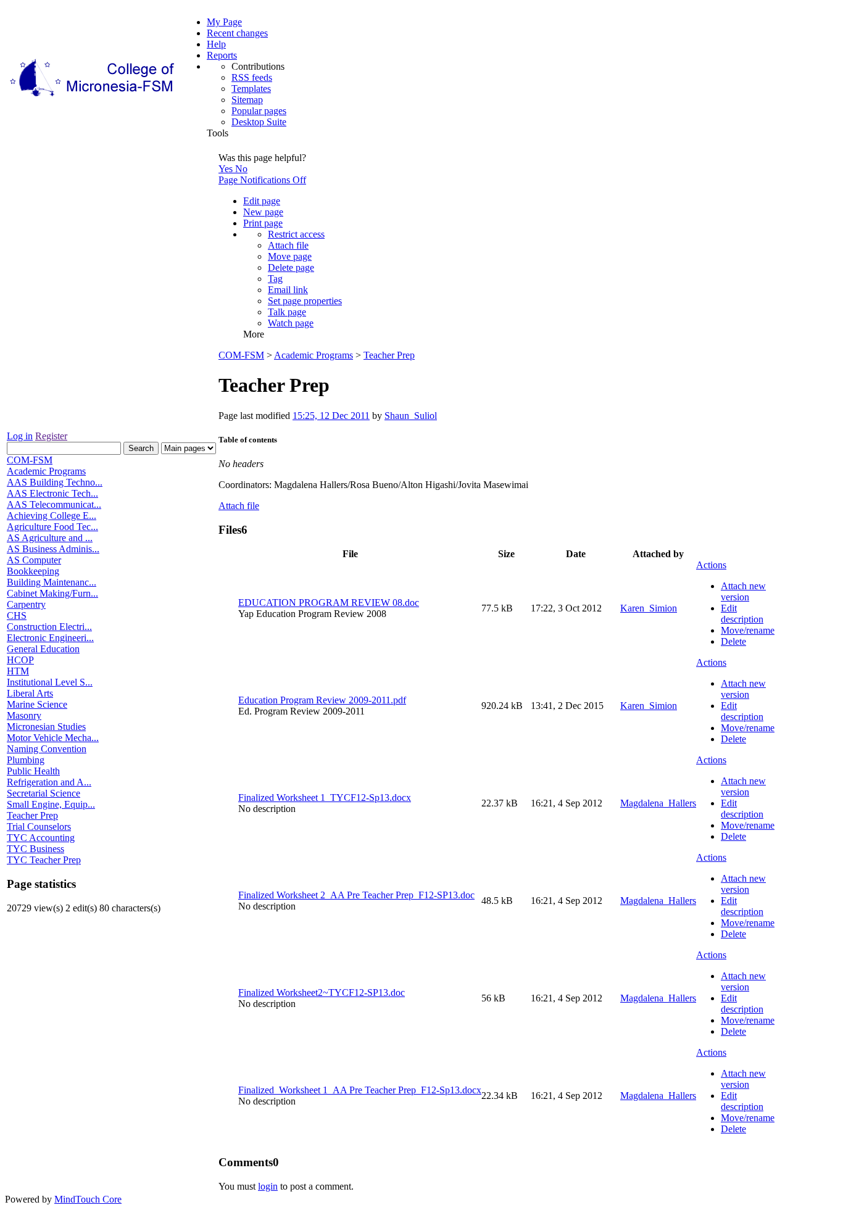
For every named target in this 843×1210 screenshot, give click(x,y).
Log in (20, 436)
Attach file (288, 245)
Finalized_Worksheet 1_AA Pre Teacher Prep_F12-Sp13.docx (359, 1090)
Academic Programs (313, 355)
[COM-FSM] (93, 96)
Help (216, 44)
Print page (263, 223)
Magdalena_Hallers (658, 803)
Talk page (287, 312)
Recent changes (237, 33)
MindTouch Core (88, 1199)
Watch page (291, 323)
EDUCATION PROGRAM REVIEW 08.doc (328, 602)
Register (51, 436)
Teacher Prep (389, 355)
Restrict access (296, 234)
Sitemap (247, 99)
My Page (224, 22)
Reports (222, 55)
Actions (711, 565)
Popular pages (258, 111)
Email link (288, 289)
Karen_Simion (648, 608)
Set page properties (305, 301)
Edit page (261, 201)
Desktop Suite (258, 122)
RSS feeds (251, 77)
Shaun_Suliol (410, 415)
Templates (251, 88)
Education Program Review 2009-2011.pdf (322, 700)
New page (263, 212)
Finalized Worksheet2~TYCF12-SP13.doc (321, 992)
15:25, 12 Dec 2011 (331, 415)
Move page (290, 256)
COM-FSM (241, 355)
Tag (275, 278)
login (268, 1186)
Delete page (291, 267)
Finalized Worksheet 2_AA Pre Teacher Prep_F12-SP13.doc (356, 895)
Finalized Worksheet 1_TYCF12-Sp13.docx (324, 797)
